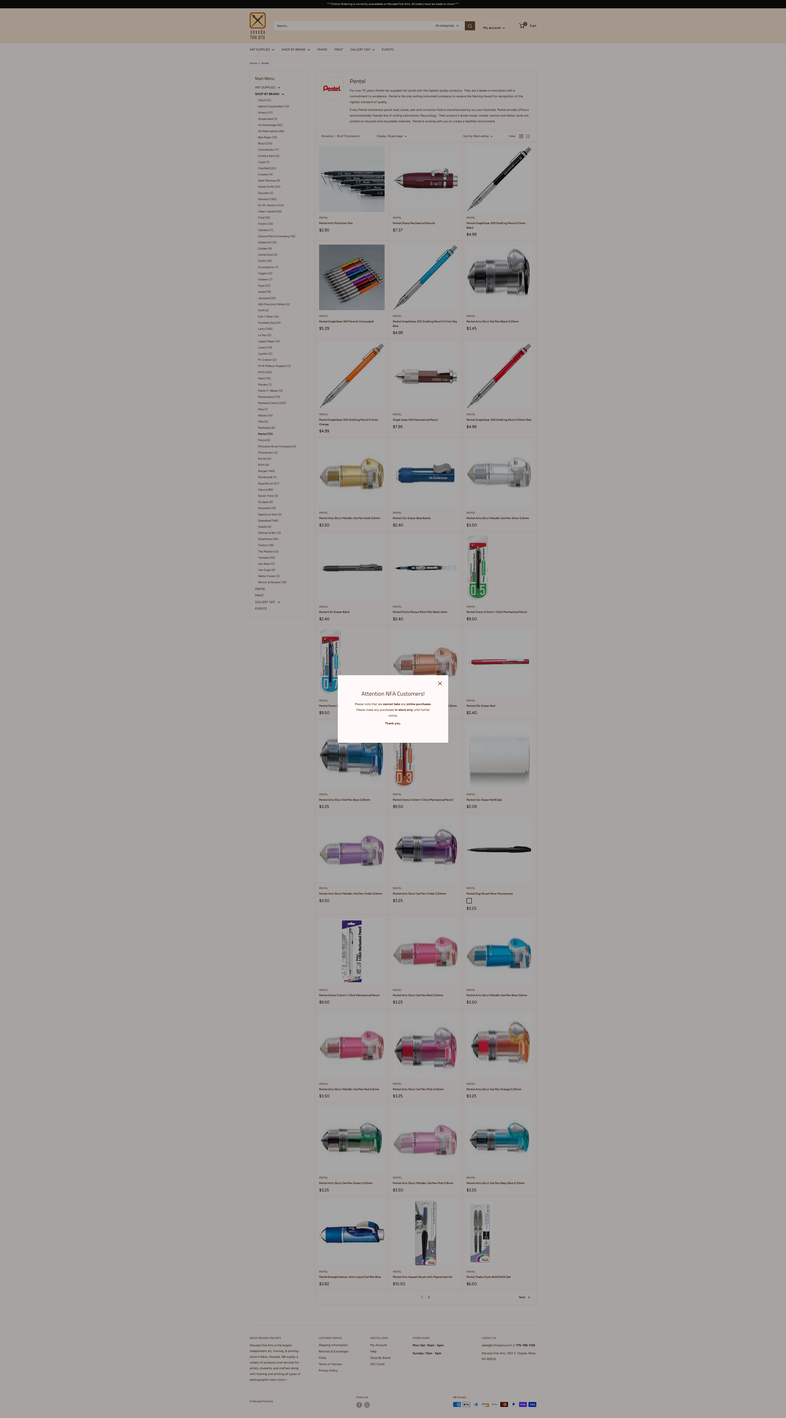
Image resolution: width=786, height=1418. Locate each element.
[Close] (440, 683)
